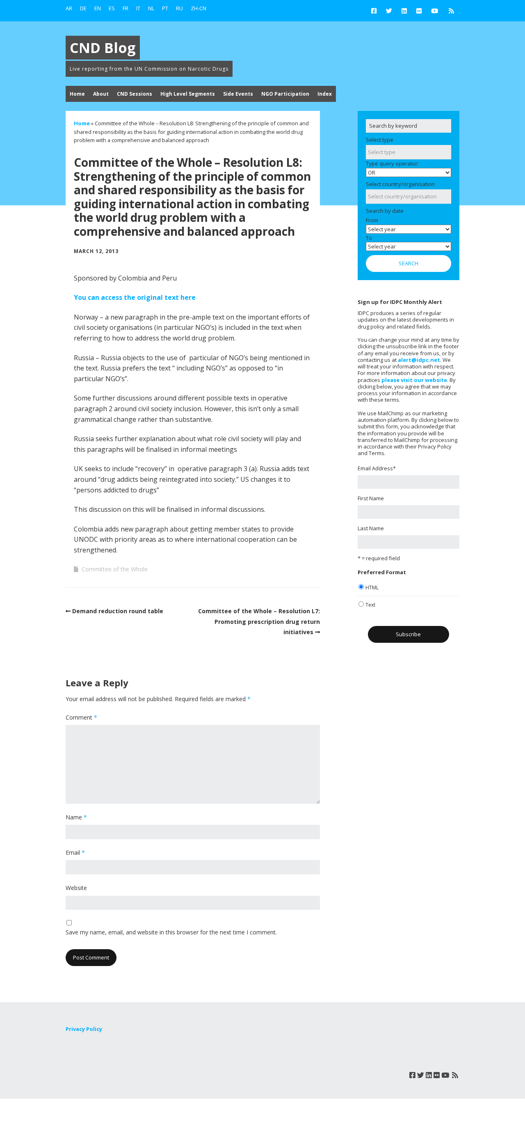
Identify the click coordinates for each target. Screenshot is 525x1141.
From (372, 220)
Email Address (377, 468)
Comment (81, 717)
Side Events (238, 93)
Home (77, 93)
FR (125, 8)
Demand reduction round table (117, 611)
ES (112, 8)
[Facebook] (376, 10)
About (101, 93)
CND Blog (103, 47)
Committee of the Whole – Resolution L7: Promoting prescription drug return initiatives (259, 621)
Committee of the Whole (115, 569)
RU (179, 8)
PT (165, 8)
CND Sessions (134, 93)
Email (75, 852)
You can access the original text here (135, 297)
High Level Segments (187, 93)
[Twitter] (389, 10)
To (369, 238)
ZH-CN (198, 8)
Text (370, 604)
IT (138, 8)
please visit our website (414, 380)
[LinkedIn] (404, 10)
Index (324, 93)
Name (76, 817)
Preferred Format (382, 572)
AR (69, 8)
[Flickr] (419, 10)
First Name (371, 498)
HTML (372, 587)
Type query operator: (392, 163)
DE (83, 8)
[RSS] (451, 10)
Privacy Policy (84, 1029)
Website (76, 888)
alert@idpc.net (419, 359)
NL (151, 8)
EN (97, 8)
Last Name (371, 528)
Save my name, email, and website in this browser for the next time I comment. (171, 932)
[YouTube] (434, 10)
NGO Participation (285, 93)
